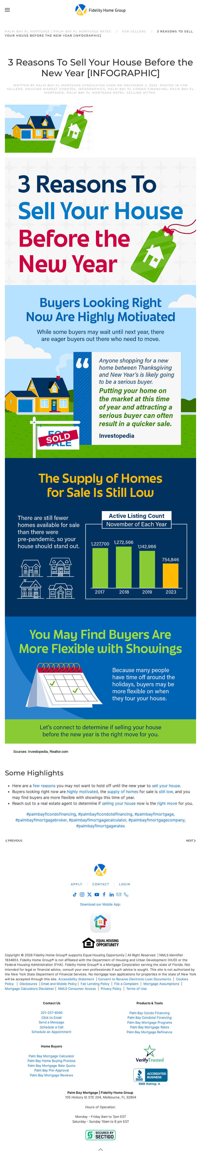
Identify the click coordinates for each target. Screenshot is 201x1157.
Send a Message (51, 1022)
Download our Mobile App (100, 904)
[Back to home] (100, 10)
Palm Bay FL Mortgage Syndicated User (76, 85)
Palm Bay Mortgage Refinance (149, 1032)
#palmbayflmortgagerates (100, 825)
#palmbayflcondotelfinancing (105, 814)
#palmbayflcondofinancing (51, 814)
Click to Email (51, 1017)
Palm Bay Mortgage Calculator (51, 1056)
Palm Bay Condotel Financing (149, 1017)
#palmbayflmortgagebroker (41, 819)
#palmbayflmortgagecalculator (97, 819)
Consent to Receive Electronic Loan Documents (134, 979)
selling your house (119, 803)
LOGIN (124, 884)
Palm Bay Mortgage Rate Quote (51, 1066)
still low (166, 791)
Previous (15, 840)
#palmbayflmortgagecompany (156, 819)
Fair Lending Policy (95, 984)
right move (167, 803)
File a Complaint (126, 984)
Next (189, 840)
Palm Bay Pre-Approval (51, 1070)
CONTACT (100, 884)
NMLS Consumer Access (77, 989)
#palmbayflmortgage (154, 814)
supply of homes (122, 791)
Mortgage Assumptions (161, 984)
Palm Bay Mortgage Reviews (51, 1075)
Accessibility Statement (76, 979)
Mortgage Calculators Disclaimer (29, 989)
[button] (7, 10)
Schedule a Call (51, 1027)
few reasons (44, 785)
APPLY (76, 884)
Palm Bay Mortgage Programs (149, 1022)
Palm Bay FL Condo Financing (138, 89)
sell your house (166, 785)
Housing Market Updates (50, 89)
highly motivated (82, 791)
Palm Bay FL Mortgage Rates (95, 92)
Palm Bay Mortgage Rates (149, 1027)
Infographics (91, 89)
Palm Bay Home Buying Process (51, 1061)
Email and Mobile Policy (59, 984)
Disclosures (28, 984)
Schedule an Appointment (51, 1032)
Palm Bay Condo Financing (149, 1013)
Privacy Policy (111, 989)
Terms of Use (137, 989)
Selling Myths (141, 92)
